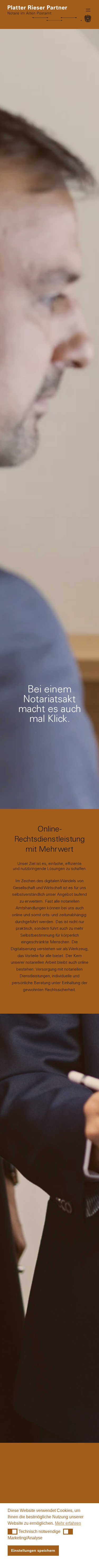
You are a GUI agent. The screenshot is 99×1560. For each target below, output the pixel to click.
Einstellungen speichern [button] (33, 1550)
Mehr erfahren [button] (68, 1523)
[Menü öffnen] (88, 10)
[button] (12, 1532)
